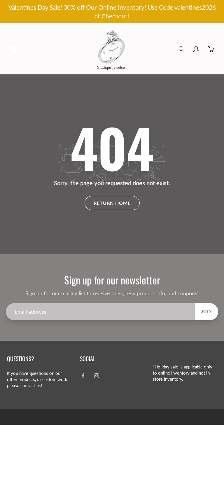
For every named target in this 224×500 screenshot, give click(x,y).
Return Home (112, 203)
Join (206, 311)
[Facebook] (83, 375)
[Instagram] (96, 375)
